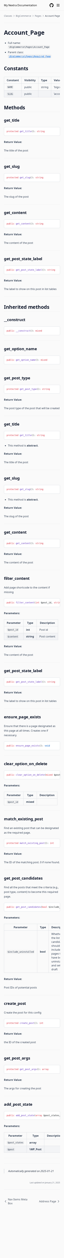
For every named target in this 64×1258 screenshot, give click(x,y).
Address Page (47, 1201)
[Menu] (58, 5)
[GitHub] (51, 5)
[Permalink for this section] (31, 68)
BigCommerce (23, 15)
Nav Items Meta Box (17, 1201)
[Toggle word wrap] (55, 130)
